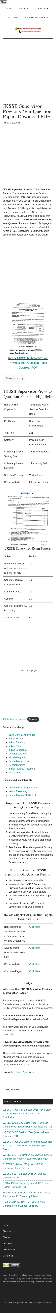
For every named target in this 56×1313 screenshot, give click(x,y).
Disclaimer (7, 1243)
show (19, 378)
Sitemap (6, 1237)
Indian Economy (17, 742)
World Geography (18, 757)
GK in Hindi (14, 772)
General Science (17, 753)
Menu (3, 2)
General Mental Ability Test (22, 795)
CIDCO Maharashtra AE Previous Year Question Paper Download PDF (28, 363)
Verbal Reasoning (18, 791)
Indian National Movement (22, 769)
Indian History (16, 738)
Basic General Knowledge (22, 735)
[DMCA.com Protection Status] (11, 1266)
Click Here (34, 927)
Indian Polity (15, 746)
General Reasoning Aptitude (23, 787)
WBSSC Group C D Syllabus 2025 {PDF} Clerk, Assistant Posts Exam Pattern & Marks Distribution (27, 1114)
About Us (7, 1231)
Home (5, 1225)
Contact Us (8, 1256)
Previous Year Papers (24, 1072)
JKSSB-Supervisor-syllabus (14, 719)
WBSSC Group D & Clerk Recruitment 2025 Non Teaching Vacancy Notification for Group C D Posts (27, 1146)
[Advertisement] (28, 74)
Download (33, 719)
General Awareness (19, 761)
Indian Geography (18, 750)
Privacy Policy (9, 1250)
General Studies (17, 765)
